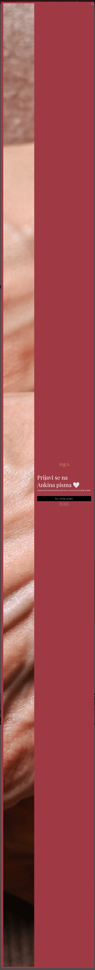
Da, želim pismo (64, 498)
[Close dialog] (92, 3)
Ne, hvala (64, 504)
